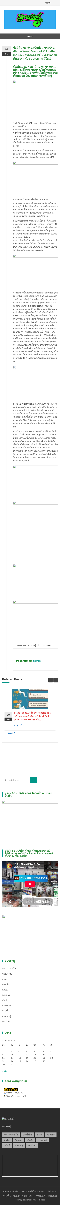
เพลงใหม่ (6, 1021)
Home (6, 1191)
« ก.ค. (4, 1071)
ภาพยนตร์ (6, 1005)
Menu (48, 2)
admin (48, 645)
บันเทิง (5, 1000)
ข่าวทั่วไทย (7, 974)
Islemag (18, 1199)
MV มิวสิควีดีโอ (9, 968)
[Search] (33, 780)
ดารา (4, 979)
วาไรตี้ (5, 1011)
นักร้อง (5, 989)
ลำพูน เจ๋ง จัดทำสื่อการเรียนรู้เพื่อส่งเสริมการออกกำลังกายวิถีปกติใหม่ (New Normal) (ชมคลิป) (32, 716)
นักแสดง (6, 995)
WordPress (39, 1199)
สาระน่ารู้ (32, 645)
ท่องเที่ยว (6, 984)
